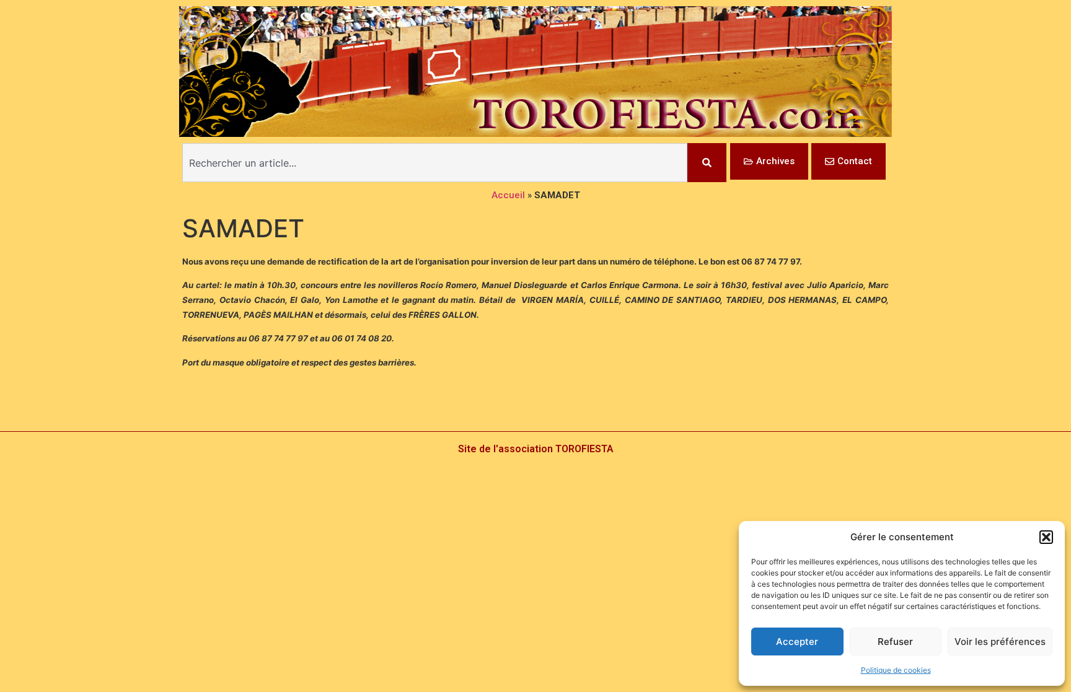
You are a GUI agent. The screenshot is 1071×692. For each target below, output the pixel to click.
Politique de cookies (896, 670)
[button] (1046, 537)
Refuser (895, 641)
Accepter (797, 641)
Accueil (508, 195)
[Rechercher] (706, 162)
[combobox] (434, 162)
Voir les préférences (1000, 641)
